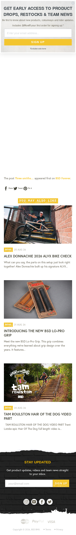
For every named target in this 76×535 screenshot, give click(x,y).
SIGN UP (61, 483)
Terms (48, 529)
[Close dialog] (73, 3)
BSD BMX (35, 529)
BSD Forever (63, 178)
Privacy (59, 529)
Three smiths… (24, 178)
